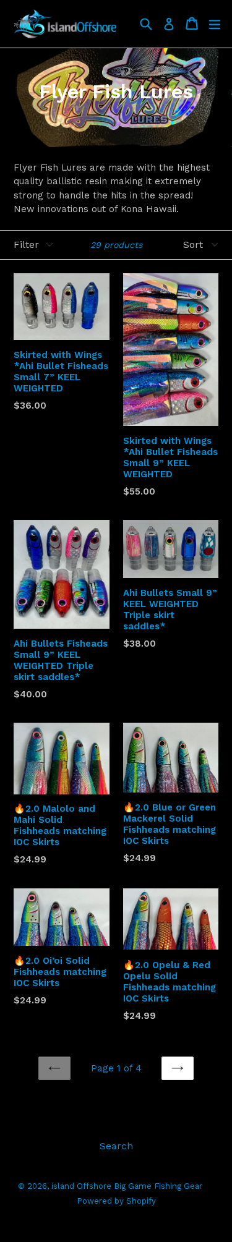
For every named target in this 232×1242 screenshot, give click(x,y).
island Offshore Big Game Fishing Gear (126, 1186)
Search (116, 1146)
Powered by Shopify (116, 1201)
